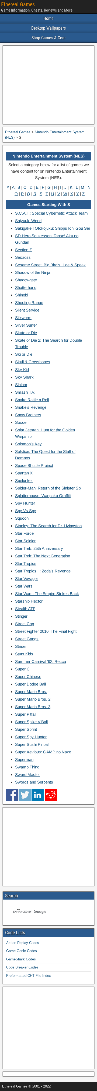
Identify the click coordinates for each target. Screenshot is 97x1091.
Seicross (23, 257)
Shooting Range (29, 302)
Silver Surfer (26, 325)
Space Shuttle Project (34, 465)
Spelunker (24, 480)
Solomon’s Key (28, 444)
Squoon (22, 518)
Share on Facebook (12, 795)
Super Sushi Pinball (32, 744)
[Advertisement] (48, 85)
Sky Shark (24, 377)
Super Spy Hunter (31, 737)
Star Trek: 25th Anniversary (39, 548)
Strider (21, 646)
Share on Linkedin (38, 795)
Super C (22, 669)
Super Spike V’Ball (31, 721)
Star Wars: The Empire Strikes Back (47, 593)
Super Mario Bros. (31, 691)
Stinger (21, 616)
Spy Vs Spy (25, 510)
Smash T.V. (25, 392)
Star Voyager (26, 578)
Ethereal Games (18, 4)
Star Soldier (25, 540)
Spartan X (24, 473)
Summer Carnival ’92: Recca (40, 661)
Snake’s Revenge (30, 407)
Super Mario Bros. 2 (32, 699)
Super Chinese (28, 676)
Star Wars (24, 586)
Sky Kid (22, 369)
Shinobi (21, 295)
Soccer (21, 422)
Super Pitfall (25, 714)
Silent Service (27, 310)
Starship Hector (29, 601)
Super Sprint (26, 729)
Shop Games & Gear (49, 37)
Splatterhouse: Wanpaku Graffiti (43, 495)
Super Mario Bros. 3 (32, 706)
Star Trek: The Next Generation (42, 556)
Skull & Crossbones (32, 361)
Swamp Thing (27, 767)
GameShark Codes (21, 959)
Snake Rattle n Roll (32, 399)
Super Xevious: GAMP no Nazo (43, 752)
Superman (24, 759)
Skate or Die (26, 332)
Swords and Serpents (34, 782)
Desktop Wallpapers (48, 28)
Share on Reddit (51, 795)
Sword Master (27, 774)
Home (48, 18)
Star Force (24, 533)
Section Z (23, 249)
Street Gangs (27, 639)
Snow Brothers (28, 414)
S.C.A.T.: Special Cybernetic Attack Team (51, 213)
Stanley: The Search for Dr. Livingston (48, 525)
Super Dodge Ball (30, 684)
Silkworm (23, 317)
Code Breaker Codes (22, 967)
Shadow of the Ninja (32, 272)
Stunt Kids (24, 654)
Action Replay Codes (22, 943)
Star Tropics (25, 563)
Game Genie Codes (21, 951)
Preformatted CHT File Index (28, 976)
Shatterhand (25, 287)
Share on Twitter (25, 795)
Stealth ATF (25, 608)
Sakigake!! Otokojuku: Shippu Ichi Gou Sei (52, 228)
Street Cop (24, 623)
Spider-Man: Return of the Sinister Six (48, 488)
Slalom (21, 384)
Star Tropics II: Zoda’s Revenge (43, 571)
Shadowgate (26, 280)
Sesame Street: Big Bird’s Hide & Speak (50, 265)
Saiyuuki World (28, 220)
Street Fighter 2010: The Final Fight (46, 631)
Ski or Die (23, 354)
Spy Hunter (25, 503)
